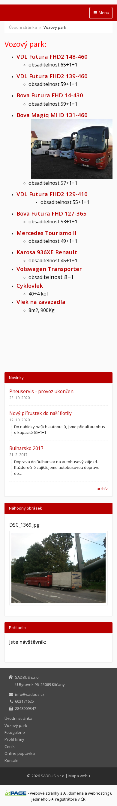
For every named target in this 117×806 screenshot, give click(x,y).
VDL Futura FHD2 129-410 (52, 194)
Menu (103, 12)
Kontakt (11, 760)
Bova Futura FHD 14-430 (49, 95)
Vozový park (15, 725)
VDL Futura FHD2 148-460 (52, 56)
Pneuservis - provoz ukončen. (41, 391)
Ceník (9, 746)
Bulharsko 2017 (26, 448)
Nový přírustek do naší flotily (40, 413)
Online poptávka (19, 753)
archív (102, 488)
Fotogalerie (14, 732)
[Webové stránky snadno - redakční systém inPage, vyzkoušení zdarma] (16, 793)
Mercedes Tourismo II (46, 233)
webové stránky (44, 793)
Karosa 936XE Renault (46, 252)
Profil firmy (14, 739)
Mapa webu (79, 775)
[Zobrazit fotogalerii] (58, 568)
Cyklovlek (29, 285)
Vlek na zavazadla (40, 301)
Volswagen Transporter (49, 268)
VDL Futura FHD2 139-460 (52, 76)
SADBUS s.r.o (52, 775)
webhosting (98, 793)
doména (76, 793)
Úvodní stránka (23, 27)
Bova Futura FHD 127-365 (51, 213)
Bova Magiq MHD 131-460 (52, 115)
